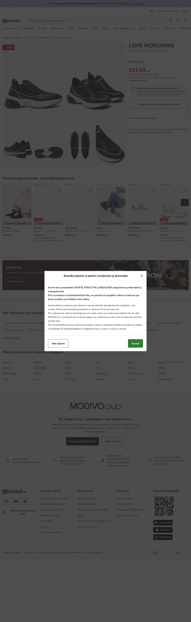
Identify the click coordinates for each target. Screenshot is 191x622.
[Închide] (141, 275)
